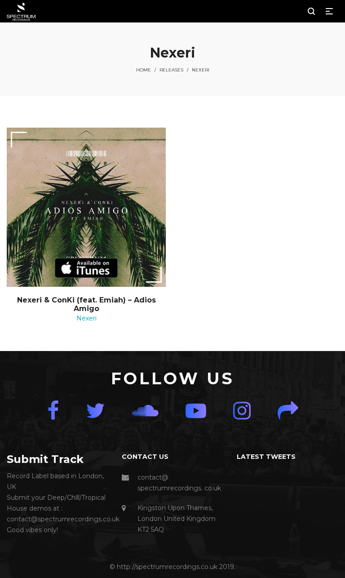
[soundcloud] (145, 410)
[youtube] (196, 410)
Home (143, 70)
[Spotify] (288, 410)
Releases (171, 70)
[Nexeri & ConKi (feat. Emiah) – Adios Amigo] (86, 207)
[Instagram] (242, 410)
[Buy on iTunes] (86, 268)
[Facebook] (53, 410)
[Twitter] (95, 410)
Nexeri (86, 318)
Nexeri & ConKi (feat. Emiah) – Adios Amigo (86, 304)
